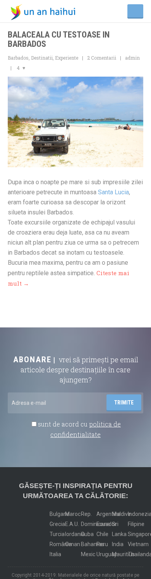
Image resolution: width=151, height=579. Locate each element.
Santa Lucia (113, 192)
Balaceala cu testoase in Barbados (59, 39)
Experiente (66, 58)
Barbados (18, 58)
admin (132, 58)
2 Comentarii (101, 58)
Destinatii (42, 58)
